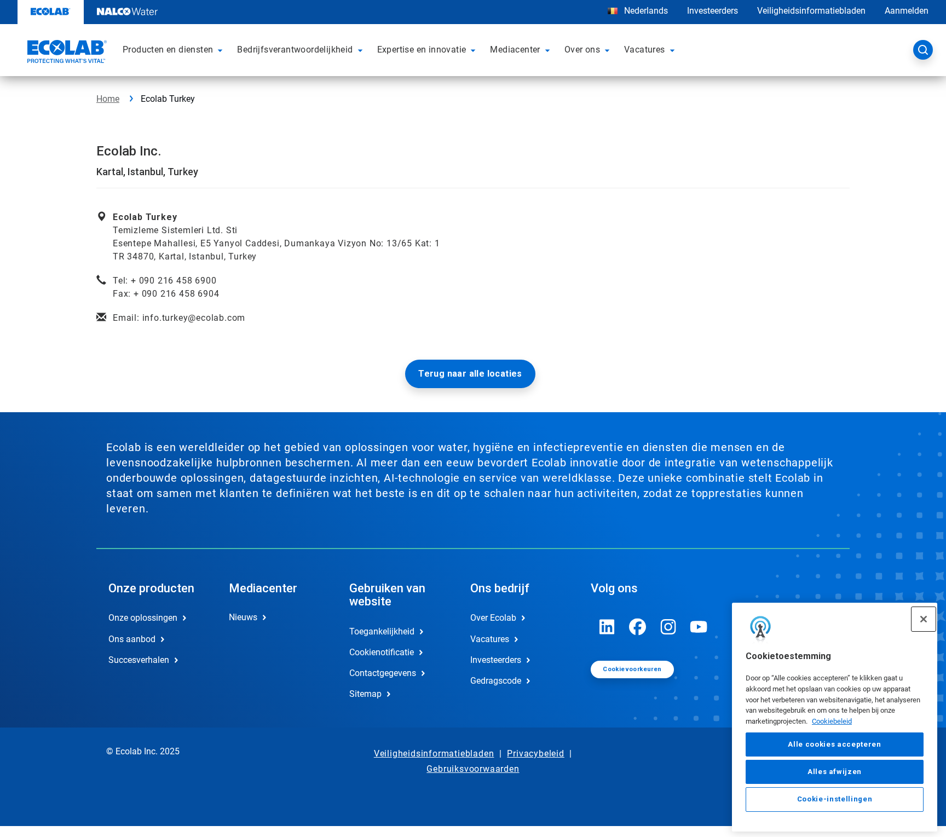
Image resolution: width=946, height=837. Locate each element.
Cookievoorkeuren (632, 669)
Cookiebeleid (832, 721)
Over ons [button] (582, 49)
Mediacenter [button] (515, 49)
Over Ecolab (493, 618)
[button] (221, 49)
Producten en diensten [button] (168, 49)
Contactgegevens (382, 673)
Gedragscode (495, 681)
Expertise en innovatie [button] (421, 49)
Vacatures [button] (644, 49)
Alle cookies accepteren (834, 744)
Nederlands (646, 10)
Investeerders (712, 10)
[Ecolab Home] (66, 53)
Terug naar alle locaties (470, 373)
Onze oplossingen (142, 618)
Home (107, 99)
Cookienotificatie (381, 652)
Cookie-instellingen (834, 799)
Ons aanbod (131, 639)
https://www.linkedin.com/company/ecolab (607, 627)
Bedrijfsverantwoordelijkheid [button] (295, 49)
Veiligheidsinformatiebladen (811, 10)
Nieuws (243, 617)
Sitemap (365, 694)
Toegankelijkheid (381, 631)
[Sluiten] (924, 619)
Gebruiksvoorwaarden (472, 769)
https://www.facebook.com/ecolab (638, 627)
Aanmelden (906, 10)
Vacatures (489, 639)
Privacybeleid (535, 753)
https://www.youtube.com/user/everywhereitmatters (699, 627)
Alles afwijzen (834, 771)
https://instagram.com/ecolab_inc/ (668, 627)
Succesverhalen (138, 660)
